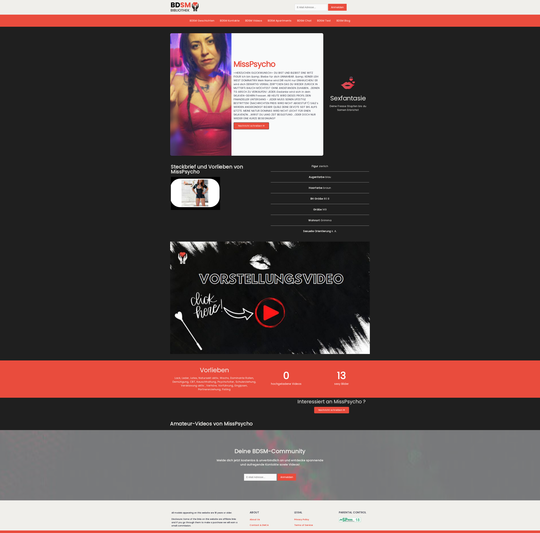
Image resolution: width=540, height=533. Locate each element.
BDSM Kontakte (230, 20)
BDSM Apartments (280, 20)
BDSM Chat (304, 20)
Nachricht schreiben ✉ (251, 125)
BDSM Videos (253, 20)
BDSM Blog (343, 20)
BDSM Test (324, 20)
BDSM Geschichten (202, 20)
